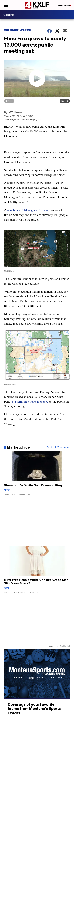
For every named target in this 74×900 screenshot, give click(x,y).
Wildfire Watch (17, 30)
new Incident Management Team (27, 210)
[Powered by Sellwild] (65, 646)
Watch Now (64, 5)
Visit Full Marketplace (58, 447)
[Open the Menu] (6, 5)
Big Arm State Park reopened (30, 401)
